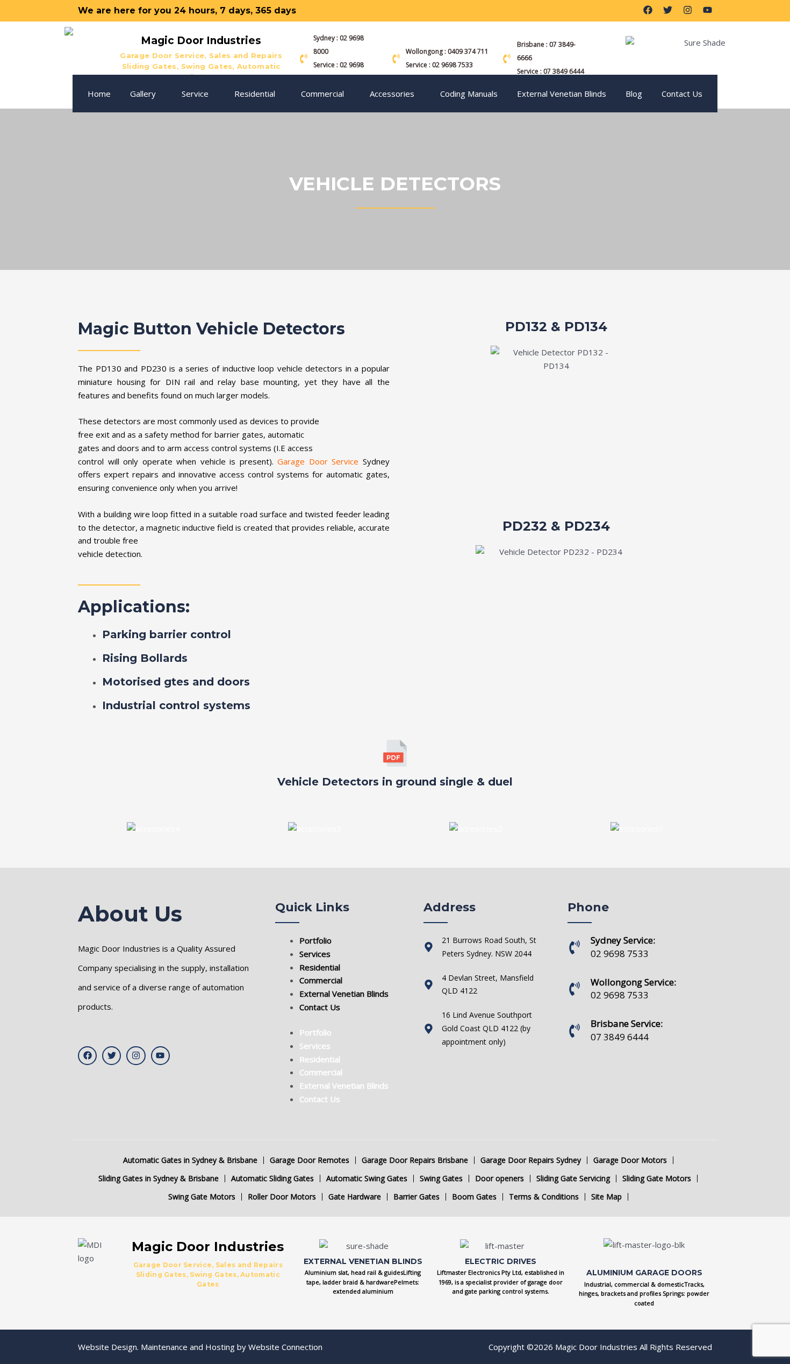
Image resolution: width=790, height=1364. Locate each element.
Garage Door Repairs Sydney (530, 1160)
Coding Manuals (469, 93)
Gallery (143, 93)
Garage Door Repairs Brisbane (415, 1160)
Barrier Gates (416, 1197)
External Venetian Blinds (561, 93)
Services (315, 953)
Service (195, 93)
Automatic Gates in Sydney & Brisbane (190, 1160)
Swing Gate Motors (201, 1197)
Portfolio (315, 940)
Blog (634, 93)
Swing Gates (441, 1178)
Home (99, 93)
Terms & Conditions (544, 1197)
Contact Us (682, 93)
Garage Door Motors (630, 1160)
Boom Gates (474, 1197)
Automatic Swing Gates (366, 1178)
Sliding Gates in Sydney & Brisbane (158, 1178)
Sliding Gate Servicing (573, 1178)
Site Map (606, 1197)
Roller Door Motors (282, 1197)
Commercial (322, 93)
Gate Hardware (354, 1197)
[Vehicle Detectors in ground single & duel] (395, 753)
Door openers (499, 1178)
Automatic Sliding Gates (272, 1178)
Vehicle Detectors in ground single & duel (395, 781)
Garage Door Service (317, 461)
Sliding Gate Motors (656, 1178)
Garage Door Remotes (309, 1160)
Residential (254, 93)
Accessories (392, 93)
